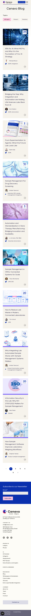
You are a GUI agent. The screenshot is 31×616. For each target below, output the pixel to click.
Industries (10, 193)
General (10, 413)
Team (4, 591)
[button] (17, 472)
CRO (14, 193)
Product (16, 19)
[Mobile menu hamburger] (27, 2)
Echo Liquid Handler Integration (11, 582)
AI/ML (10, 63)
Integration (15, 63)
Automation (15, 112)
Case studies (6, 578)
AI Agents (5, 556)
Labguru (5, 545)
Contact (5, 595)
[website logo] (7, 3)
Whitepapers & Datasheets (10, 576)
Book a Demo (22, 2)
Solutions (24, 19)
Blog (4, 574)
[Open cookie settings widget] (2, 613)
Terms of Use (6, 614)
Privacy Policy (6, 612)
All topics (7, 19)
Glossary (5, 580)
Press (4, 593)
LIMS (9, 281)
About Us (5, 589)
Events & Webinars (8, 567)
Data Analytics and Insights (10, 563)
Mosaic (5, 547)
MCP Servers (6, 560)
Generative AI (6, 558)
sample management (19, 456)
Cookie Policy (17, 612)
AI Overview (6, 554)
